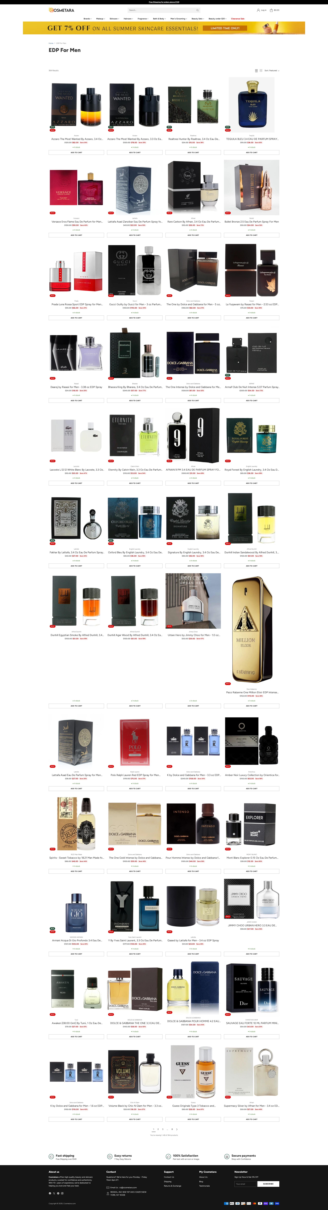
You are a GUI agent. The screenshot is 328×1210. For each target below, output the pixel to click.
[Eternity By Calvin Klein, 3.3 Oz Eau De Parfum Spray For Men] (134, 435)
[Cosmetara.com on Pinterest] (58, 1194)
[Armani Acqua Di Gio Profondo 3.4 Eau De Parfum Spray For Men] (76, 906)
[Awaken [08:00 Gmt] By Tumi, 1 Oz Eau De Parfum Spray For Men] (76, 989)
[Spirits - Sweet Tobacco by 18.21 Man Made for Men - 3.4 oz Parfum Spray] (76, 823)
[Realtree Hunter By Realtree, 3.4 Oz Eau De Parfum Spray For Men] (193, 105)
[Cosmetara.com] (61, 10)
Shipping (167, 1181)
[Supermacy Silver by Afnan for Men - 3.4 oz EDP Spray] (251, 1071)
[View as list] (261, 70)
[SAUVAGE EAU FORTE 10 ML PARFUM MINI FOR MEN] (251, 989)
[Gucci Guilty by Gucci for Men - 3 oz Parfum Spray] (134, 270)
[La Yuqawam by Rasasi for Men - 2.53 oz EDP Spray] (251, 270)
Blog (201, 1181)
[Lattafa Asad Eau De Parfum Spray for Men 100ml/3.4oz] (76, 741)
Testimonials (204, 1186)
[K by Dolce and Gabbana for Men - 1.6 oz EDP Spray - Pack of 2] (76, 1071)
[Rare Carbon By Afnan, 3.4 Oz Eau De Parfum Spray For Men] (193, 187)
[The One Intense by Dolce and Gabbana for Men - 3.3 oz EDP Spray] (193, 353)
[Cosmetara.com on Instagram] (62, 1194)
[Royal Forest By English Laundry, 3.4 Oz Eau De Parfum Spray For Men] (251, 435)
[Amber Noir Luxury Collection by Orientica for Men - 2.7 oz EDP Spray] (251, 741)
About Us (203, 1177)
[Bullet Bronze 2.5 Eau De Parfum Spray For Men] (251, 187)
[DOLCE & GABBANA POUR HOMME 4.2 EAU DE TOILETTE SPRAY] (193, 988)
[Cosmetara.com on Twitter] (54, 1194)
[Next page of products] (177, 1129)
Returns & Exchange (172, 1186)
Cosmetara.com (69, 1203)
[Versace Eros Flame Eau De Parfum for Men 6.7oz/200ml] (76, 187)
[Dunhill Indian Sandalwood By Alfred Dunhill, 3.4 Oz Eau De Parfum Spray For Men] (251, 518)
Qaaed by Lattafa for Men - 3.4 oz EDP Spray (193, 940)
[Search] (197, 10)
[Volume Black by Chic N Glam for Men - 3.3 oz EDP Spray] (134, 1071)
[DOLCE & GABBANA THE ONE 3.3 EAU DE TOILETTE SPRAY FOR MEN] (134, 989)
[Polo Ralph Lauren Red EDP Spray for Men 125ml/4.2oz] (134, 741)
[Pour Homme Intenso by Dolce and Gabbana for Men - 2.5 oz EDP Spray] (193, 823)
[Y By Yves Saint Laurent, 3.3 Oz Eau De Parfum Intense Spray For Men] (134, 906)
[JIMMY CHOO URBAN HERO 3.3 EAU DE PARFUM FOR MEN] (251, 899)
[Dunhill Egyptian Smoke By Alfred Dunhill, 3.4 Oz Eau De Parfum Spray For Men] (76, 601)
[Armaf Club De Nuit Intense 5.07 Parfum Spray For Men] (251, 353)
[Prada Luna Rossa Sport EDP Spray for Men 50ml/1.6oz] (76, 270)
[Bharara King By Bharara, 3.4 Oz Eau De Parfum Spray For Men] (134, 353)
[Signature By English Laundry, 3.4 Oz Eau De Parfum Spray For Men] (193, 518)
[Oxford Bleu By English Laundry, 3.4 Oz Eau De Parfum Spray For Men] (134, 518)
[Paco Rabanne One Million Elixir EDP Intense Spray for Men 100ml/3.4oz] (251, 629)
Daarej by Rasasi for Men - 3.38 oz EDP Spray (76, 387)
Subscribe (268, 1184)
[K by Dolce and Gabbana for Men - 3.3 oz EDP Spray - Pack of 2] (193, 741)
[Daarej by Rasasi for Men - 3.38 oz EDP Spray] (76, 353)
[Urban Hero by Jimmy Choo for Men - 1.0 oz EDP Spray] (193, 601)
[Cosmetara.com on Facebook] (50, 1194)
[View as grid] (256, 70)
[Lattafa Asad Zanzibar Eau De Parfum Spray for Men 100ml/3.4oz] (134, 187)
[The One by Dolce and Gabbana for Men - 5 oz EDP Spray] (193, 270)
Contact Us (169, 1177)
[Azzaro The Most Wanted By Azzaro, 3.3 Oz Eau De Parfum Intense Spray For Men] (134, 105)
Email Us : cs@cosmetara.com (123, 1187)
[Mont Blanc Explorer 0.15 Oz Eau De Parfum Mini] (251, 823)
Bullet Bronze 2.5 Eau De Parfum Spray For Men (252, 221)
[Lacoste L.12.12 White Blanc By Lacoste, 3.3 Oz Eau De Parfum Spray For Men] (76, 435)
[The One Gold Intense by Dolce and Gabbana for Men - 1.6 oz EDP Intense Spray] (134, 823)
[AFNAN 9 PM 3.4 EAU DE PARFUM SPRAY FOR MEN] (193, 435)
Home (51, 43)
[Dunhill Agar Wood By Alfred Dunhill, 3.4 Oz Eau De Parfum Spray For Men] (134, 601)
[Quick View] (100, 80)
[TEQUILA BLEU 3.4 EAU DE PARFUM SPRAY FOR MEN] (251, 105)
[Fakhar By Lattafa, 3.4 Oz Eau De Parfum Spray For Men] (76, 518)
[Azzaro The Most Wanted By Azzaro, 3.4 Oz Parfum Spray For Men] (76, 105)
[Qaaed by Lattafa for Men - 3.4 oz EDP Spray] (193, 906)
